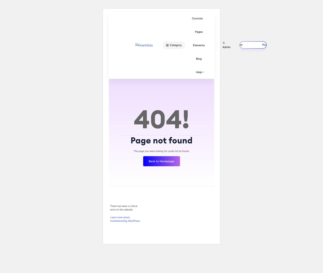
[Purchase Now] (253, 45)
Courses (197, 18)
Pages (199, 31)
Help (199, 72)
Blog (199, 58)
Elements (199, 45)
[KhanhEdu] (148, 45)
